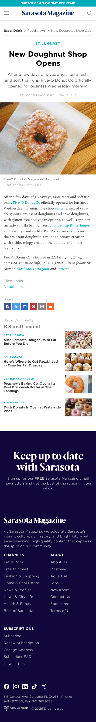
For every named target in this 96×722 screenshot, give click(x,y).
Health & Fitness (18, 604)
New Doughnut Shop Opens (73, 30)
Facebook (24, 269)
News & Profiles (17, 590)
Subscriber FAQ (17, 657)
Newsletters (14, 664)
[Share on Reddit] (50, 306)
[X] (44, 689)
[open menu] (6, 13)
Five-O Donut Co (26, 202)
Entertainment (16, 569)
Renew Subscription (21, 643)
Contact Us (60, 597)
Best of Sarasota (18, 611)
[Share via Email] (42, 306)
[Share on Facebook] (7, 306)
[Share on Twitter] (16, 306)
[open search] (89, 13)
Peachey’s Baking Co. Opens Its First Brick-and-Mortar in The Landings (29, 387)
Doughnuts (13, 287)
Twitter (63, 269)
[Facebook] (6, 689)
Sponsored (59, 604)
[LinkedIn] (25, 689)
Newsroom (59, 590)
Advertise (58, 576)
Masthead (58, 569)
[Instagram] (16, 689)
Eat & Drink (13, 30)
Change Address (18, 650)
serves (60, 208)
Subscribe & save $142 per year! (48, 3)
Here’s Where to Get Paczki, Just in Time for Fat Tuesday (31, 363)
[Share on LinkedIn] (24, 306)
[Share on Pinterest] (33, 306)
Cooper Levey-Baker (39, 95)
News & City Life (18, 597)
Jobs (54, 583)
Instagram (41, 269)
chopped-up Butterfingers (70, 225)
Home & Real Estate (21, 583)
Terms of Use (62, 611)
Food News (36, 30)
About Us (58, 562)
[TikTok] (34, 689)
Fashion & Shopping (21, 576)
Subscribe (12, 636)
